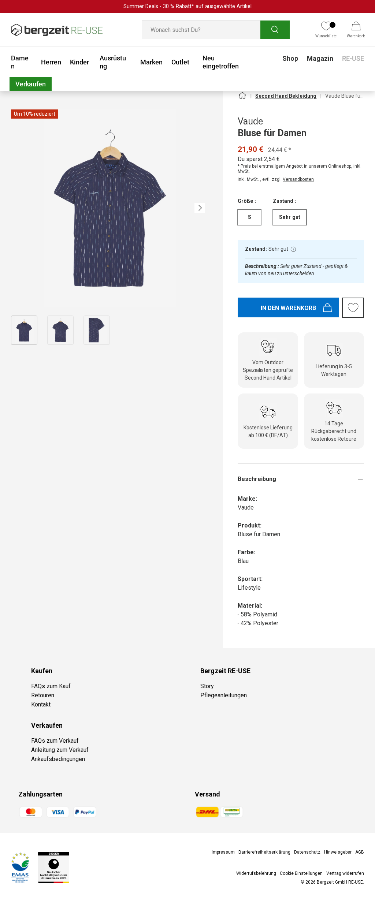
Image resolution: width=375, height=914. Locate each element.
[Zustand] (293, 249)
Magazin (320, 58)
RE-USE (353, 58)
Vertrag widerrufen (345, 873)
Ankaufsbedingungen (58, 759)
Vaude (250, 121)
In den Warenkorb (288, 308)
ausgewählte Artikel (228, 6)
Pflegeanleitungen (223, 695)
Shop (290, 58)
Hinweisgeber (338, 852)
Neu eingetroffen (221, 62)
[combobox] (216, 29)
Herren (51, 62)
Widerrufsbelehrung (256, 873)
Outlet (180, 62)
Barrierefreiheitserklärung (264, 852)
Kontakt (41, 704)
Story (207, 686)
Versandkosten (298, 179)
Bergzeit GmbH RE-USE (340, 882)
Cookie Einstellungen (301, 873)
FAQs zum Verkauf (55, 740)
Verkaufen (30, 84)
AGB (359, 852)
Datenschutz (307, 852)
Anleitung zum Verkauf (60, 749)
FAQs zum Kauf (51, 686)
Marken (151, 62)
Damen (20, 62)
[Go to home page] (242, 98)
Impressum (223, 852)
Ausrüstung (113, 62)
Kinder (79, 62)
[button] (356, 30)
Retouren (42, 695)
